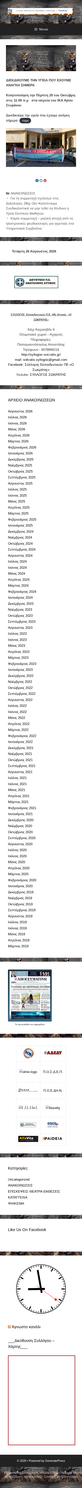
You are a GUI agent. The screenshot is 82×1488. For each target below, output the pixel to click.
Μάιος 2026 (16, 429)
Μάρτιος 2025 (18, 513)
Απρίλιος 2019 (18, 940)
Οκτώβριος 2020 (20, 832)
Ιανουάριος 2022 (20, 742)
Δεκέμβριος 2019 (20, 892)
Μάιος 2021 (16, 790)
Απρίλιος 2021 (18, 796)
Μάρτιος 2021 (18, 802)
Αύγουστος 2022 (20, 700)
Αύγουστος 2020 (20, 844)
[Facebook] (37, 180)
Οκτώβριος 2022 (20, 688)
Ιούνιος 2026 (17, 423)
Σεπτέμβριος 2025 (21, 477)
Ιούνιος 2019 (17, 928)
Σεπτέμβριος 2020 (21, 838)
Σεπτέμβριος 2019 (21, 910)
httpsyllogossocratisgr (41, 354)
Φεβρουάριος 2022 (22, 736)
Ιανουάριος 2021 (20, 814)
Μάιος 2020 (16, 862)
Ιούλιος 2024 (17, 561)
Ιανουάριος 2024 (20, 597)
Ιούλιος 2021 (17, 778)
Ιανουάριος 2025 (20, 525)
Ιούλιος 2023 (17, 634)
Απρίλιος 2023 (18, 652)
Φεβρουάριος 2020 (22, 880)
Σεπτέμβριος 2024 (21, 549)
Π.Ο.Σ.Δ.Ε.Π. (53, 1072)
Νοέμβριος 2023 (20, 609)
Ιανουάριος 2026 (20, 453)
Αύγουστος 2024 (20, 555)
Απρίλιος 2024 (18, 580)
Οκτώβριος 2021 (20, 760)
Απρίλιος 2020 (18, 868)
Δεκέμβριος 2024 (20, 531)
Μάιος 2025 (16, 501)
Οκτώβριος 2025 (20, 471)
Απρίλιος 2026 (18, 435)
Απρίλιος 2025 (18, 507)
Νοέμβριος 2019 (20, 898)
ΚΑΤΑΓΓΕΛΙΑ (17, 1197)
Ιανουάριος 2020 (20, 886)
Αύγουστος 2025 (20, 483)
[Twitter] (41, 180)
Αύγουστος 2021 (20, 772)
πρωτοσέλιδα (24, 1024)
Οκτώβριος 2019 (20, 904)
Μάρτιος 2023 (18, 658)
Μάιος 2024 (16, 573)
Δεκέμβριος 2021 (20, 748)
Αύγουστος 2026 (20, 411)
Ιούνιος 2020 (17, 856)
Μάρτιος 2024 (18, 585)
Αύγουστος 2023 (20, 628)
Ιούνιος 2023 (17, 640)
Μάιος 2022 (16, 718)
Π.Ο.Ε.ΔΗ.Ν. (52, 1091)
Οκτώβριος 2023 (20, 616)
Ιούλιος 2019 (17, 922)
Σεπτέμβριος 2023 (21, 621)
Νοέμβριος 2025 (20, 465)
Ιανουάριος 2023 (20, 670)
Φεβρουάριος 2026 (22, 447)
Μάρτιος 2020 (18, 874)
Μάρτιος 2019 (18, 946)
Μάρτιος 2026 (18, 441)
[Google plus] (45, 180)
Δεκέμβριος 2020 (20, 820)
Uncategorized (18, 1179)
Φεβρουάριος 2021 (22, 808)
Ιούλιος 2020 (17, 850)
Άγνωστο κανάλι (26, 1327)
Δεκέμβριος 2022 (20, 676)
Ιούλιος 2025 (17, 489)
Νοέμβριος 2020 (20, 826)
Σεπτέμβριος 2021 (21, 766)
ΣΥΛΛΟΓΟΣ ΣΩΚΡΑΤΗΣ (48, 375)
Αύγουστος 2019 (20, 916)
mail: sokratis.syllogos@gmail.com (41, 360)
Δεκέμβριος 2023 (20, 604)
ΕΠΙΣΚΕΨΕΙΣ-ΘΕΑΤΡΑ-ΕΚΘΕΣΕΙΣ (34, 1191)
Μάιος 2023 (16, 646)
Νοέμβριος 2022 (20, 682)
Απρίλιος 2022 (18, 724)
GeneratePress (55, 1460)
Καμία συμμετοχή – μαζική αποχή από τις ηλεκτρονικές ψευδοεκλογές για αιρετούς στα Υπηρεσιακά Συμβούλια (40, 223)
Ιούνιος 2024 (17, 568)
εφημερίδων (39, 1024)
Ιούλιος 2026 (17, 417)
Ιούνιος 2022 (17, 712)
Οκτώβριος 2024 (20, 543)
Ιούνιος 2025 (17, 495)
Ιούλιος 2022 (17, 706)
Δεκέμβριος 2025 (20, 459)
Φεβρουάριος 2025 (22, 519)
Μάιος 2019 (16, 934)
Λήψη (25, 120)
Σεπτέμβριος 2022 (21, 694)
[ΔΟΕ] (28, 1053)
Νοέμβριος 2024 (20, 537)
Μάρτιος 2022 (18, 730)
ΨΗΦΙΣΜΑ (16, 1203)
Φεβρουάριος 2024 (22, 592)
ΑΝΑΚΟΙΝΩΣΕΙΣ (23, 193)
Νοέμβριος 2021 (20, 754)
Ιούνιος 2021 (17, 784)
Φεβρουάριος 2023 (22, 664)
